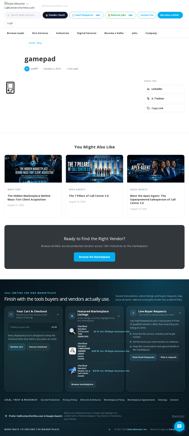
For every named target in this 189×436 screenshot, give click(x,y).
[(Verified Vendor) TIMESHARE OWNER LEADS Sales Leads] (72, 351)
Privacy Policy (70, 399)
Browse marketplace (82, 384)
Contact (174, 399)
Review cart (16, 346)
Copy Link (157, 108)
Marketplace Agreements (141, 399)
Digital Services (86, 33)
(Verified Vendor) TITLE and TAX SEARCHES (83, 331)
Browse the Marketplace (94, 257)
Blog (39, 42)
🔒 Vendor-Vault (55, 15)
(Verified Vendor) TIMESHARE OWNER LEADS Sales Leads (84, 351)
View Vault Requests (143, 357)
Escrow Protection (50, 399)
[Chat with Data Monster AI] (179, 426)
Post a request (168, 357)
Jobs (134, 33)
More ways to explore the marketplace (31, 429)
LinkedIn (157, 89)
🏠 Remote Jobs (120, 15)
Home (32, 42)
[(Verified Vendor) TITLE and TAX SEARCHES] (72, 331)
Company (151, 33)
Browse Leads (15, 33)
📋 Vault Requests (86, 15)
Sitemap (162, 399)
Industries (62, 33)
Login (10, 23)
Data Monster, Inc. (137, 429)
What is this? (178, 416)
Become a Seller (169, 15)
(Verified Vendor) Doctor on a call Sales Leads (84, 370)
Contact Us (146, 15)
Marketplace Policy (114, 399)
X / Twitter (158, 98)
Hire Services (40, 33)
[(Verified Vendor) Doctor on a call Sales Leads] (72, 371)
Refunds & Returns (90, 399)
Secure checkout (38, 346)
